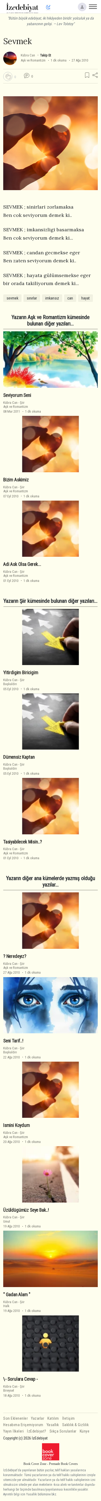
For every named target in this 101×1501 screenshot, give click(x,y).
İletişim (68, 1418)
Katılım (53, 1418)
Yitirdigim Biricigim (20, 672)
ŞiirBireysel (14, 1388)
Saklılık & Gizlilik (75, 1425)
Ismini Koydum (16, 1125)
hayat (85, 298)
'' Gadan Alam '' (16, 1294)
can (70, 298)
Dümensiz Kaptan (18, 757)
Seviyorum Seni (17, 395)
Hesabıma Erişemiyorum (23, 1425)
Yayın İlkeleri (13, 1431)
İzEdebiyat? (36, 1431)
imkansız (52, 298)
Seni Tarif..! (13, 1040)
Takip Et (45, 55)
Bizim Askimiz (16, 479)
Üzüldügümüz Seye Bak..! (26, 1210)
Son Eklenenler (15, 1418)
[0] (7, 76)
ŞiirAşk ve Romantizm (15, 405)
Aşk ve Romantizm (33, 60)
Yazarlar (37, 1418)
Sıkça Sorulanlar (63, 1431)
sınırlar (32, 298)
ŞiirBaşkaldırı (14, 682)
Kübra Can (28, 55)
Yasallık (53, 1425)
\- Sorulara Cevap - (20, 1379)
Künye (85, 1431)
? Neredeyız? (14, 956)
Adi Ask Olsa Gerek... (22, 564)
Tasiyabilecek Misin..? (22, 841)
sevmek (12, 298)
